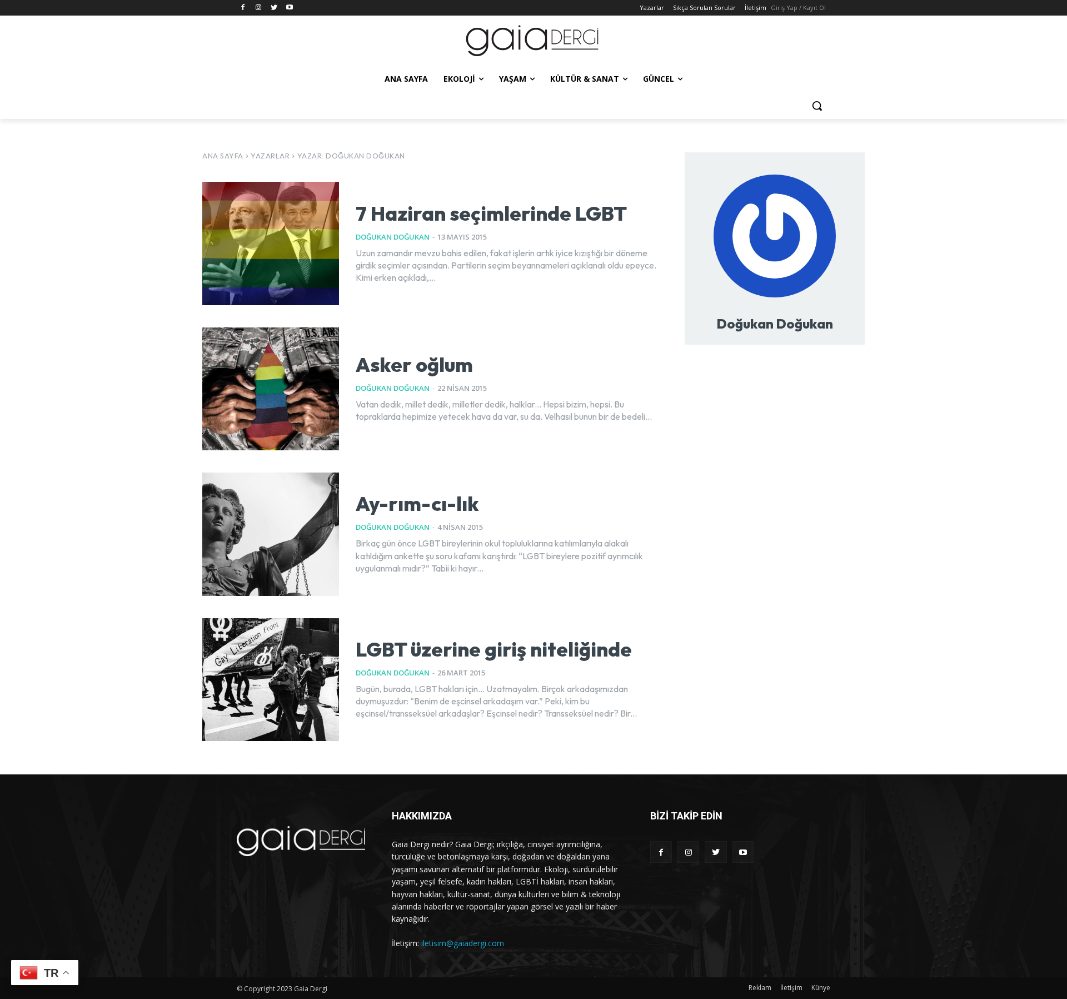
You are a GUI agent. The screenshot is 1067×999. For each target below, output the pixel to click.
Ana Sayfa (222, 155)
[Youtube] (289, 8)
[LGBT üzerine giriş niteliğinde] (270, 679)
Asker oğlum (414, 364)
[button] (817, 105)
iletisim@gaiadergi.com (462, 943)
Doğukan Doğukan (393, 237)
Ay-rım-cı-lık (417, 503)
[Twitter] (274, 8)
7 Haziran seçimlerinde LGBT (491, 213)
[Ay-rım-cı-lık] (270, 534)
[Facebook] (243, 8)
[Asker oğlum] (270, 388)
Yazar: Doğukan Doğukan (351, 155)
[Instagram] (258, 8)
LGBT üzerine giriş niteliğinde (494, 649)
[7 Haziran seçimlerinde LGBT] (270, 243)
